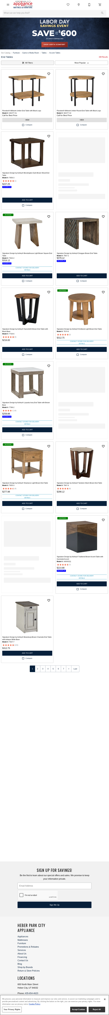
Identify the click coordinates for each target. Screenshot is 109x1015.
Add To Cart (27, 200)
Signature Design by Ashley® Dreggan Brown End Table (77, 253)
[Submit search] (102, 13)
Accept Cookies (78, 1009)
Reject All (97, 1009)
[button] (8, 4)
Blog (20, 964)
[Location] (79, 4)
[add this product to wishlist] (49, 74)
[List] (68, 4)
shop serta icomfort (54, 44)
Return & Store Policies (29, 971)
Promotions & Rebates (28, 947)
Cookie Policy (34, 1004)
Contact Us (23, 960)
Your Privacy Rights (12, 1009)
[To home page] (23, 5)
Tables (44, 53)
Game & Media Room (30, 53)
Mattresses (23, 940)
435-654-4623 (31, 993)
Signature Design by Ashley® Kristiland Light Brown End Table (79, 329)
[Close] (105, 999)
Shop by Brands (25, 967)
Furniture (16, 53)
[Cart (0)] (100, 4)
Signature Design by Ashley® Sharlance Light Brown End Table (25, 483)
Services (22, 950)
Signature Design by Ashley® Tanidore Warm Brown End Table (79, 483)
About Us (22, 954)
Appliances (23, 936)
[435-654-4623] (89, 4)
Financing (22, 957)
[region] (54, 1005)
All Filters (29, 63)
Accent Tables (54, 53)
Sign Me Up (54, 905)
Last (75, 669)
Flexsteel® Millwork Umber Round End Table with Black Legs (79, 111)
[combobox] (81, 63)
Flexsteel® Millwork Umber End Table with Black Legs (21, 111)
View (27, 120)
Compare (29, 125)
